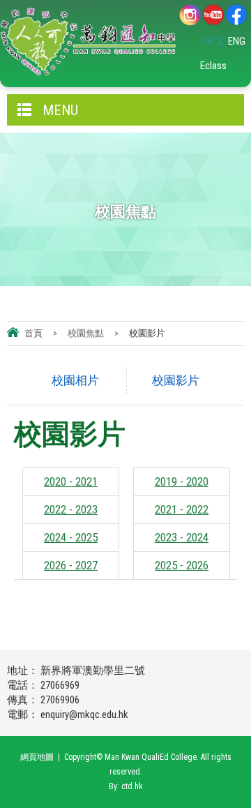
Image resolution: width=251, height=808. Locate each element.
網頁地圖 (37, 757)
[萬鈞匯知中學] (88, 42)
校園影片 (175, 380)
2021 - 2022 (181, 509)
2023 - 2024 (181, 537)
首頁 (33, 333)
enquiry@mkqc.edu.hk (84, 714)
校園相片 (75, 380)
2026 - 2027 (71, 565)
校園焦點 (86, 333)
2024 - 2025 (71, 537)
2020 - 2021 (71, 481)
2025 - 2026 (181, 565)
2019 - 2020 (181, 481)
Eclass (213, 65)
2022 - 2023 (71, 509)
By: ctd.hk (126, 786)
